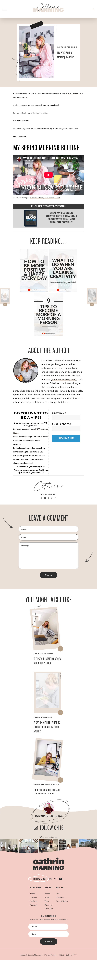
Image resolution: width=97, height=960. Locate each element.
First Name (59, 413)
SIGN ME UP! (66, 438)
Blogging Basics (43, 717)
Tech (46, 901)
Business (60, 897)
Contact (33, 897)
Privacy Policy (50, 955)
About (32, 893)
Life (57, 893)
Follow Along (39, 879)
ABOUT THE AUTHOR (48, 350)
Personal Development (46, 784)
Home (47, 893)
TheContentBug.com (64, 379)
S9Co (68, 955)
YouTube (33, 901)
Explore (35, 887)
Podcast (33, 905)
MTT (75, 955)
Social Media (62, 901)
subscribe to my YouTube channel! (45, 198)
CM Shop (48, 908)
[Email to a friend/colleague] (51, 497)
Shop (47, 887)
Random (48, 905)
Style (46, 897)
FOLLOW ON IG (52, 827)
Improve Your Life (67, 47)
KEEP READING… (48, 241)
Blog (59, 887)
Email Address (61, 424)
